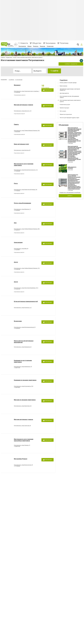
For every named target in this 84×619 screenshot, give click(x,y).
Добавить (70, 195)
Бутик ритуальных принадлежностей (26, 301)
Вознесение (18, 321)
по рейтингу (11, 79)
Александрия (18, 242)
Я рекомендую (48, 90)
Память (16, 124)
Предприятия (22, 46)
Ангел (16, 262)
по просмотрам (18, 79)
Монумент (17, 85)
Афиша (29, 46)
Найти (55, 71)
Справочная (50, 46)
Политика (64, 43)
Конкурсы (35, 46)
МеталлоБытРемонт (20, 459)
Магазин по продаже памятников (25, 400)
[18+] (7, 44)
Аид (15, 223)
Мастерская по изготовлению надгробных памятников (23, 439)
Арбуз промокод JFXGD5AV (72, 167)
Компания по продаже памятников (25, 380)
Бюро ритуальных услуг (21, 144)
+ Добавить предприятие (71, 63)
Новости (24, 43)
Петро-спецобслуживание (22, 203)
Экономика (50, 43)
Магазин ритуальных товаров (23, 105)
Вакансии (42, 46)
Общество (36, 43)
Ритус (16, 183)
